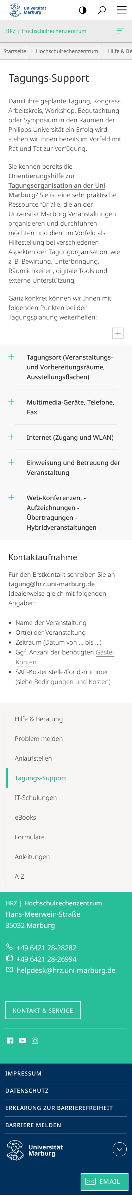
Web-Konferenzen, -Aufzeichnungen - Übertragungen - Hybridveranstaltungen (61, 510)
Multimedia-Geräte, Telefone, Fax (70, 404)
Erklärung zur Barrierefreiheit (59, 1108)
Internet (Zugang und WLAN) (70, 434)
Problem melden (39, 738)
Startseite (15, 50)
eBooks (25, 817)
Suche (101, 10)
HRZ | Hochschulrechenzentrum (121, 31)
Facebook (9, 1041)
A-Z (19, 876)
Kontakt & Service (43, 1010)
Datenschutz (27, 1090)
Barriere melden (33, 1125)
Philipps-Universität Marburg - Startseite (29, 9)
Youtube (21, 1041)
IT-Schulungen (36, 797)
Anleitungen (32, 856)
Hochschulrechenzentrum (67, 50)
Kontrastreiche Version (82, 10)
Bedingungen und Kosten (71, 681)
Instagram (35, 1041)
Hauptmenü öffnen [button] (121, 10)
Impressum (23, 1073)
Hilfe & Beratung (39, 719)
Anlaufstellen (33, 758)
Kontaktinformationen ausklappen (120, 1149)
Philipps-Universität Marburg (47, 1161)
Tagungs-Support (41, 778)
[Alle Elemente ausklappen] (118, 333)
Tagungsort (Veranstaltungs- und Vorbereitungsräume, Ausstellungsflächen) (70, 364)
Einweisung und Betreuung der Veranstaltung (73, 465)
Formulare (30, 837)
